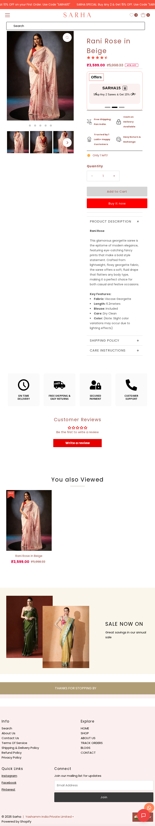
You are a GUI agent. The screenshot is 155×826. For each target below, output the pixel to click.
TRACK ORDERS (92, 743)
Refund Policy (12, 752)
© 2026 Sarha (11, 816)
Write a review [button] (77, 443)
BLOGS (85, 748)
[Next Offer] (133, 94)
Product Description (115, 221)
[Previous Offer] (96, 94)
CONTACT (88, 752)
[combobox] (75, 26)
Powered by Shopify (16, 821)
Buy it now (117, 203)
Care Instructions (114, 350)
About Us (8, 733)
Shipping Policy (114, 340)
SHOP (85, 733)
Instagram (9, 776)
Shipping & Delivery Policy (20, 748)
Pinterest (8, 789)
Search (7, 728)
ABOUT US (88, 738)
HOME (85, 728)
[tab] (107, 107)
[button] (125, 88)
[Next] (67, 142)
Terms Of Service (14, 743)
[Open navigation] (7, 15)
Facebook (9, 782)
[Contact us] (149, 808)
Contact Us (10, 738)
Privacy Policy (11, 757)
